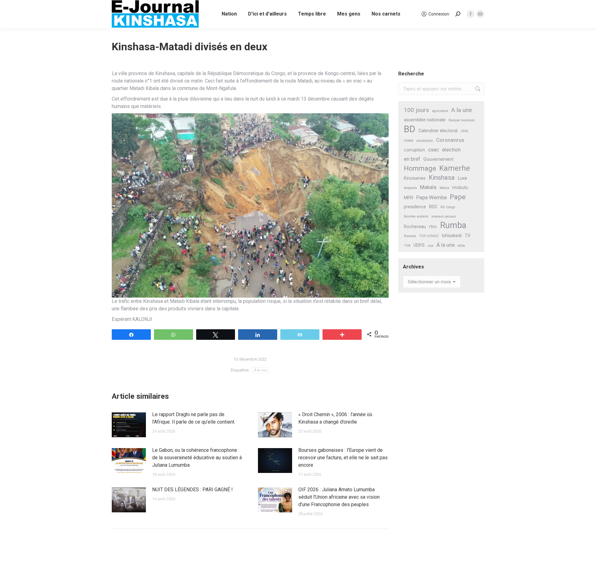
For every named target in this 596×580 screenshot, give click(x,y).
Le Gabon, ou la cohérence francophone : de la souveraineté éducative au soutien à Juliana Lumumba (197, 457)
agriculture (440, 111)
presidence (415, 206)
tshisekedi (452, 235)
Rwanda (410, 236)
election (451, 149)
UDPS (419, 245)
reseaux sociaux (443, 216)
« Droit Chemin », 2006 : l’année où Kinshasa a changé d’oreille (335, 418)
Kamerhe (454, 168)
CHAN (408, 141)
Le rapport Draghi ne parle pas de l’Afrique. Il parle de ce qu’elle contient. (193, 418)
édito (461, 246)
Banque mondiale (462, 120)
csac (433, 149)
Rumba (453, 225)
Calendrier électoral (438, 130)
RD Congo (447, 207)
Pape (458, 197)
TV (467, 235)
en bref (412, 159)
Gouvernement (438, 159)
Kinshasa (442, 177)
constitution (424, 141)
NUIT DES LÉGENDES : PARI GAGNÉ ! (192, 489)
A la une (461, 110)
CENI (464, 131)
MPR (408, 197)
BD (409, 129)
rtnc (433, 226)
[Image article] (129, 424)
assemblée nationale (424, 120)
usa (430, 246)
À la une (260, 370)
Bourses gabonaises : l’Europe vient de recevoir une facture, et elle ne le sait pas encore (343, 457)
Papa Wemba (431, 197)
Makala (428, 187)
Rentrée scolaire (416, 216)
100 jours (416, 110)
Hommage (420, 168)
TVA (407, 246)
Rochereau (415, 226)
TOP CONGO (429, 236)
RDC (433, 206)
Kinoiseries (415, 178)
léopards (410, 188)
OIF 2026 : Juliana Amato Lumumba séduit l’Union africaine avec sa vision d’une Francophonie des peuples (339, 497)
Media (444, 188)
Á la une (445, 245)
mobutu (460, 187)
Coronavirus (450, 140)
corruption (414, 150)
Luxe (462, 178)
